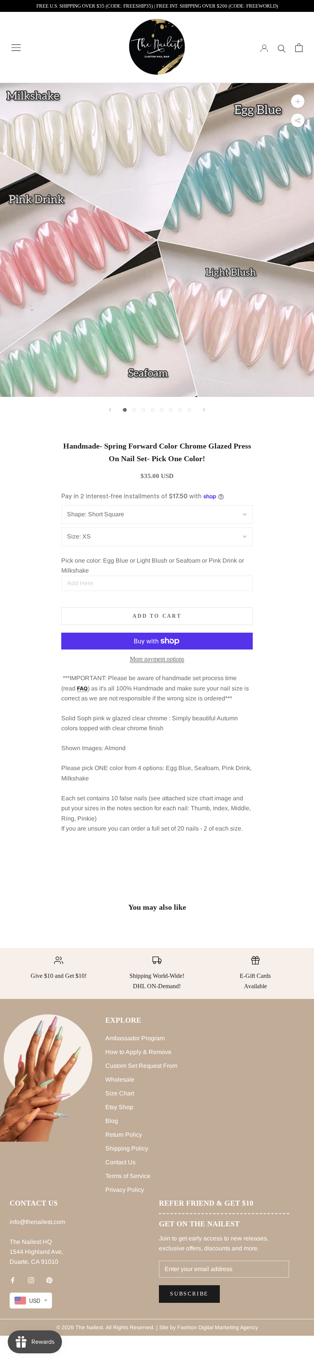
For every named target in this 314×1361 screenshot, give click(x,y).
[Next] (204, 409)
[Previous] (110, 409)
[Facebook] (13, 1280)
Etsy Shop (119, 1107)
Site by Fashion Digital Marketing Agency (208, 1327)
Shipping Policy (126, 1148)
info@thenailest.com (37, 1222)
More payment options (157, 659)
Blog (111, 1121)
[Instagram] (31, 1280)
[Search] (282, 48)
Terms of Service (127, 1176)
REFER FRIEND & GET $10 (206, 1203)
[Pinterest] (49, 1280)
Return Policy (123, 1134)
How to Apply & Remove (138, 1052)
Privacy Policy (124, 1189)
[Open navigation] (16, 47)
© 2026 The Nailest (79, 1327)
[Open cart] (299, 47)
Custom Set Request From (141, 1065)
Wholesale (119, 1079)
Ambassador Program (135, 1038)
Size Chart (119, 1093)
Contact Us (120, 1162)
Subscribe (189, 1294)
